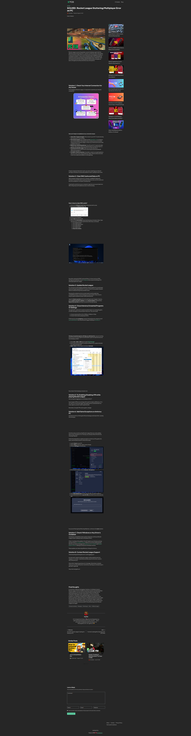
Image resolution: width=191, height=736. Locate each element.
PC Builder (117, 2)
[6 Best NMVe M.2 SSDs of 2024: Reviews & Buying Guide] (116, 28)
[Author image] (67, 13)
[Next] (102, 653)
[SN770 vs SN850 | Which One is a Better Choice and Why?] (116, 42)
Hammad (74, 658)
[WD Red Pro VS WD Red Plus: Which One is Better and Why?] (116, 111)
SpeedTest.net (93, 139)
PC (83, 280)
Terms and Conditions (112, 724)
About (108, 722)
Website (96, 707)
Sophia (71, 13)
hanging (80, 606)
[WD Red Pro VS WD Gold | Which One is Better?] (116, 69)
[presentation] (76, 647)
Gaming (68, 5)
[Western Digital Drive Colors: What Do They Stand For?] (116, 56)
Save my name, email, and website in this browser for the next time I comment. (84, 710)
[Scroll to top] (188, 723)
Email (82, 707)
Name (69, 707)
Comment (70, 693)
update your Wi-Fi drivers (90, 544)
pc (90, 606)
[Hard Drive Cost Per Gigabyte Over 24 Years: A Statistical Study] (116, 97)
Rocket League (95, 606)
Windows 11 (97, 320)
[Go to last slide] (70, 653)
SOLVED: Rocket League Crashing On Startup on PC (76, 631)
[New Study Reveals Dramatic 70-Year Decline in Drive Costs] (116, 83)
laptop (86, 280)
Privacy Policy (119, 722)
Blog (122, 2)
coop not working (72, 606)
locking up (85, 606)
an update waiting (81, 542)
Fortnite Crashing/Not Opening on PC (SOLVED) (96, 631)
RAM (74, 320)
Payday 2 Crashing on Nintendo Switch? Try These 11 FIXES (95, 656)
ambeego (100, 732)
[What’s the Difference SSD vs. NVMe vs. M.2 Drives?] (116, 124)
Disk (76, 320)
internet (70, 320)
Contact (113, 722)
